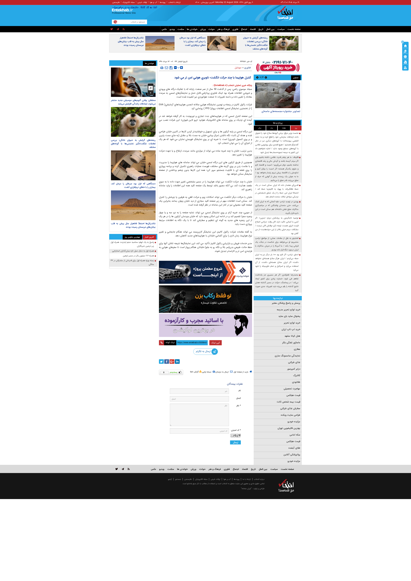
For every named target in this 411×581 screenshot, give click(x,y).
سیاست (281, 29)
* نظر (238, 405)
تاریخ (260, 29)
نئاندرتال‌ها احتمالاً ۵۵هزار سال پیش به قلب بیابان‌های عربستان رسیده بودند (131, 41)
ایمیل (238, 398)
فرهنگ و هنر (223, 29)
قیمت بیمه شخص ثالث (288, 402)
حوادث (211, 29)
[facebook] (166, 361)
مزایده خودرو (294, 422)
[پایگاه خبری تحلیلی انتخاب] (288, 14)
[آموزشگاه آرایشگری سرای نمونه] (205, 325)
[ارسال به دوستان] (166, 67)
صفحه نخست (294, 29)
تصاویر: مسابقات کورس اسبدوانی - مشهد (278, 111)
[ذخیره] (171, 67)
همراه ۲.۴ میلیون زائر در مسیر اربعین (138, 255)
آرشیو (170, 479)
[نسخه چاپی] (161, 67)
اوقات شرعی (142, 2)
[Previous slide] (266, 77)
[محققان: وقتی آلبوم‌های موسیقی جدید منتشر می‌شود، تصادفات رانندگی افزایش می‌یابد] (133, 82)
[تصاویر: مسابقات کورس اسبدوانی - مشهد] (277, 95)
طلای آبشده (294, 448)
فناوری (235, 29)
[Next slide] (257, 77)
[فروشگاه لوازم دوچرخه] (205, 299)
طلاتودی (296, 382)
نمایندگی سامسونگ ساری (287, 356)
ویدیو (172, 29)
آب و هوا (153, 2)
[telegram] (118, 29)
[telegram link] (123, 469)
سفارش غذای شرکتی (290, 408)
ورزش (203, 29)
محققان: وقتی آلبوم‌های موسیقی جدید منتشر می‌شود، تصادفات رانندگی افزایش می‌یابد (133, 102)
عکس (164, 29)
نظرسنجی (116, 2)
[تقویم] (405, 61)
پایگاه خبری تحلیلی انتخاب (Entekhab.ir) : (232, 85)
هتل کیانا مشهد (292, 336)
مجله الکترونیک (128, 2)
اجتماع (244, 29)
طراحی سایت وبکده (290, 415)
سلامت (180, 29)
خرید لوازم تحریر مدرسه (288, 310)
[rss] (124, 29)
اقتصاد (253, 29)
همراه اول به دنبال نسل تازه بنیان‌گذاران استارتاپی (133, 251)
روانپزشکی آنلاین (292, 454)
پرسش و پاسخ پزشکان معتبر (286, 303)
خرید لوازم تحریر (292, 323)
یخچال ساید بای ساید (289, 316)
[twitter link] (116, 469)
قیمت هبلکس (293, 395)
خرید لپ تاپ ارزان (291, 329)
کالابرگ (296, 375)
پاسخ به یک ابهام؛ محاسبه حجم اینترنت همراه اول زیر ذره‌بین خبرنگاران (132, 244)
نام (240, 390)
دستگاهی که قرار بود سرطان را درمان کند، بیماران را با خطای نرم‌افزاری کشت (192, 41)
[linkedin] (177, 361)
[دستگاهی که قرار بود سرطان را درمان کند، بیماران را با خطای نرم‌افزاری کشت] (133, 165)
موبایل (238, 68)
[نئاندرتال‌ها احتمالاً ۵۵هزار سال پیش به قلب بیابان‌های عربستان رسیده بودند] (133, 205)
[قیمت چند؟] (405, 51)
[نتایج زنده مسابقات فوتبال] (405, 67)
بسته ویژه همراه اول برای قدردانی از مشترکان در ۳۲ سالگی (132, 262)
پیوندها (163, 2)
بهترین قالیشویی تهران (289, 428)
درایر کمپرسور (293, 369)
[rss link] (129, 469)
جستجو (178, 479)
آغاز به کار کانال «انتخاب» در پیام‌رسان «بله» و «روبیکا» (138, 7)
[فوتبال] (405, 56)
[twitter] (111, 29)
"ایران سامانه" (246, 488)
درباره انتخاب (259, 479)
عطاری (297, 349)
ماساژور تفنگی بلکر (291, 342)
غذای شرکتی (294, 362)
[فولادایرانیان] (205, 272)
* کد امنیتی (236, 430)
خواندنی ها (192, 29)
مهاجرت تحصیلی (292, 389)
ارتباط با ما (247, 479)
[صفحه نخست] (405, 45)
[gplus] (172, 361)
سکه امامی (295, 435)
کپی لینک (215, 342)
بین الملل (270, 29)
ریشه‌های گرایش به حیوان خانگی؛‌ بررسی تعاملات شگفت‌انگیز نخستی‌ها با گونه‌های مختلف (255, 43)
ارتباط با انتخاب (174, 2)
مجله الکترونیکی (201, 479)
